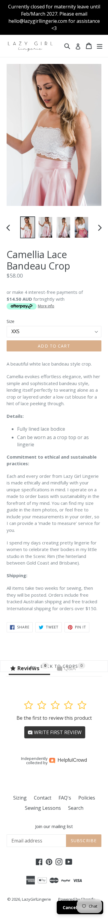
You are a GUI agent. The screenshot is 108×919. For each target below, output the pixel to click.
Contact (42, 797)
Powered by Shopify (76, 899)
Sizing (20, 797)
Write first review (57, 732)
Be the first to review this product (54, 718)
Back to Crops (58, 666)
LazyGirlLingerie (36, 899)
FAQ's (64, 797)
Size (10, 321)
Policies (86, 797)
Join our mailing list (54, 826)
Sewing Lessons (43, 808)
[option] (28, 227)
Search (75, 808)
